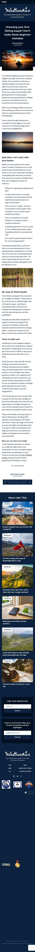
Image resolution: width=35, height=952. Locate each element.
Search (17, 711)
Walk (25, 765)
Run (10, 765)
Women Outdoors (25, 771)
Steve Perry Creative (27, 943)
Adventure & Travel (25, 768)
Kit (10, 771)
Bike (9, 768)
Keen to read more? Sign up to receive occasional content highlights (18, 725)
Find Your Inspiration (17, 701)
